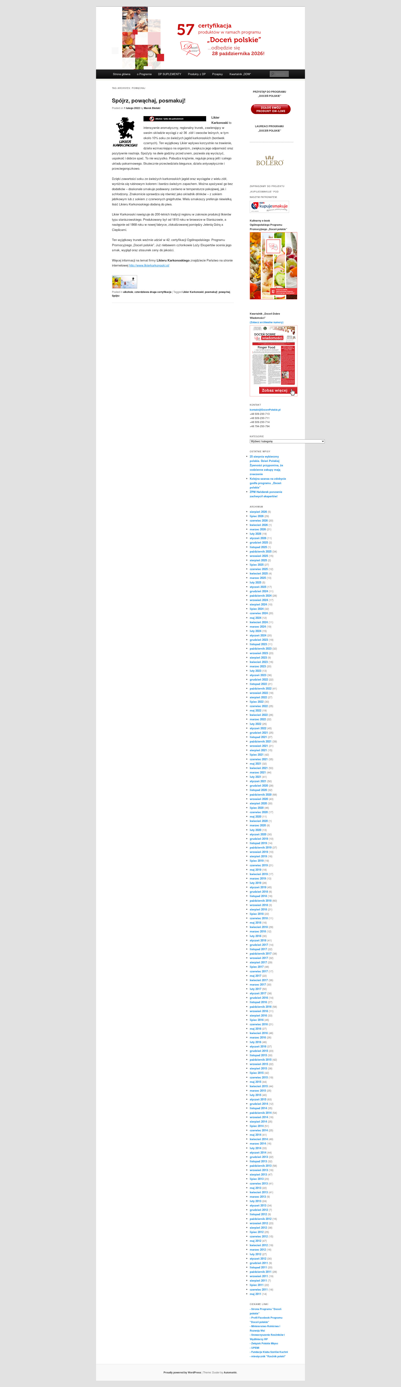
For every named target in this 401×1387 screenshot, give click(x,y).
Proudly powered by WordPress (182, 1372)
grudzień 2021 (259, 733)
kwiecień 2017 (259, 980)
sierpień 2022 (258, 697)
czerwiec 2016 (259, 1024)
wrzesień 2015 (259, 1064)
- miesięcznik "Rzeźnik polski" (268, 1356)
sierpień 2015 (258, 1068)
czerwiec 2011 (259, 1289)
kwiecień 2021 (259, 768)
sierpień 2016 (258, 1015)
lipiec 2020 (257, 808)
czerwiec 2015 (259, 1077)
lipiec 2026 (257, 516)
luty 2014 (255, 1148)
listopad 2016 (258, 1002)
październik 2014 (261, 1113)
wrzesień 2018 (259, 905)
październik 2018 (261, 900)
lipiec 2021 (257, 754)
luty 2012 (255, 1254)
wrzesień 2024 (259, 600)
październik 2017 (261, 953)
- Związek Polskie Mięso (264, 1343)
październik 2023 (261, 648)
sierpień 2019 (258, 856)
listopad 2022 (258, 684)
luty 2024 (255, 631)
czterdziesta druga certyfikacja (153, 292)
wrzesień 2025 (259, 556)
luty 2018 (255, 936)
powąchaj (224, 292)
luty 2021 (255, 777)
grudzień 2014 (259, 1104)
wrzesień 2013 (259, 1170)
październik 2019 (261, 847)
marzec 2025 (258, 578)
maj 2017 (255, 976)
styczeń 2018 (258, 940)
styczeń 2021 (258, 781)
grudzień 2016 (259, 998)
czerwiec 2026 (259, 520)
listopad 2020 (258, 790)
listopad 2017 (258, 949)
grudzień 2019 (259, 839)
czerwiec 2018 (259, 918)
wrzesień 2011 (259, 1276)
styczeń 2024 (258, 635)
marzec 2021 (258, 772)
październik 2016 (261, 1007)
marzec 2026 (258, 529)
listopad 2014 (258, 1108)
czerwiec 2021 (259, 759)
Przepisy (217, 74)
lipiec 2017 (257, 967)
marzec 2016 (258, 1037)
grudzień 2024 (259, 591)
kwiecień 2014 (259, 1139)
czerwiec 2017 (259, 971)
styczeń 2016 (258, 1046)
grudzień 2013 (259, 1157)
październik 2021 (261, 741)
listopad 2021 (258, 737)
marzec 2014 (258, 1143)
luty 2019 (255, 883)
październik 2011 (261, 1272)
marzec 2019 (258, 878)
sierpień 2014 (258, 1121)
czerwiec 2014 (259, 1130)
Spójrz (115, 295)
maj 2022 (255, 710)
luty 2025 (255, 582)
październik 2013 (261, 1166)
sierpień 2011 (258, 1280)
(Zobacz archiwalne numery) (266, 322)
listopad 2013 (258, 1161)
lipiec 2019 (257, 861)
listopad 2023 (258, 644)
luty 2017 (255, 989)
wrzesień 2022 (259, 693)
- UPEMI (254, 1348)
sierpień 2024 (258, 604)
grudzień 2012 (259, 1210)
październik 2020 (261, 794)
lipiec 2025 (257, 565)
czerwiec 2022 (259, 706)
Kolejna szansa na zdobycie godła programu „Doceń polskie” (268, 483)
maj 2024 (255, 618)
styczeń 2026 (258, 538)
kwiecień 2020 (259, 821)
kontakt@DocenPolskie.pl (265, 409)
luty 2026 (255, 534)
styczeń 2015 (258, 1099)
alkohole (128, 292)
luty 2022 (255, 724)
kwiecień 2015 (259, 1086)
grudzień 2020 (259, 785)
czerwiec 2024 (259, 613)
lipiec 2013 (257, 1179)
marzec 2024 (258, 626)
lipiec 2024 (257, 609)
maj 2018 (255, 922)
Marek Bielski (152, 108)
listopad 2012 (258, 1214)
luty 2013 (255, 1201)
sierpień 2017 (258, 962)
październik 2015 (261, 1059)
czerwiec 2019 (259, 865)
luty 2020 (255, 830)
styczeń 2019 (258, 887)
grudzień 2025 (259, 542)
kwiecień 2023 (259, 662)
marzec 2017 (258, 984)
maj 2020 (255, 816)
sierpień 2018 (258, 909)
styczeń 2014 (258, 1152)
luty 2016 (255, 1042)
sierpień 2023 (258, 657)
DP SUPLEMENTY (169, 74)
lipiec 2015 (257, 1073)
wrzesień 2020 (259, 799)
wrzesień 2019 (259, 852)
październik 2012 (261, 1219)
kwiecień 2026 (259, 525)
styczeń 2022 (258, 728)
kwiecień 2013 (259, 1192)
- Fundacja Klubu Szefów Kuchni (269, 1352)
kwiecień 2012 (259, 1245)
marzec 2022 (258, 719)
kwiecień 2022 (259, 715)
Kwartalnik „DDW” (240, 74)
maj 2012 (255, 1241)
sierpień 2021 (258, 750)
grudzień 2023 (259, 640)
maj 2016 (255, 1029)
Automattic (230, 1372)
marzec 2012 (258, 1249)
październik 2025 (261, 551)
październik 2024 (261, 595)
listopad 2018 (258, 896)
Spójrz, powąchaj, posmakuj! (149, 100)
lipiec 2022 (257, 702)
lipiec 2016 (257, 1020)
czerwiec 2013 (259, 1183)
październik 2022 (261, 688)
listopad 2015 (258, 1055)
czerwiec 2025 (259, 569)
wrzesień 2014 (259, 1117)
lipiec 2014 (257, 1126)
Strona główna (121, 74)
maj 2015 (255, 1082)
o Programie (144, 74)
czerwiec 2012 (259, 1236)
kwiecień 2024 (259, 622)
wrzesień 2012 (259, 1223)
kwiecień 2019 (259, 874)
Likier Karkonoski (193, 292)
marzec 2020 (258, 825)
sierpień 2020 (258, 803)
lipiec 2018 (257, 914)
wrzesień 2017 (259, 958)
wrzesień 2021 (259, 746)
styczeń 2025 (258, 587)
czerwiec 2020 (259, 812)
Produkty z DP (197, 74)
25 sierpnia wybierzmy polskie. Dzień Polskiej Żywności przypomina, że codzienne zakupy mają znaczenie (266, 465)
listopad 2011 (258, 1267)
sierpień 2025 (258, 560)
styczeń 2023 (258, 675)
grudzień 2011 (259, 1263)
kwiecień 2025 (259, 573)
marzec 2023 (258, 666)
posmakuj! (211, 292)
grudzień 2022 (259, 679)
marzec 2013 (258, 1197)
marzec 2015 (258, 1090)
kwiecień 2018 (259, 927)
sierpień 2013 (258, 1174)
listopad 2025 (258, 547)
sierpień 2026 (258, 512)
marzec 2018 (258, 931)
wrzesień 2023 (259, 653)
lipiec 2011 (257, 1285)
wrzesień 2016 (259, 1011)
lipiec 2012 (257, 1232)
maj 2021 (255, 763)
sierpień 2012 (258, 1227)
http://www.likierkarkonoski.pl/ (149, 265)
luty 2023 (255, 671)
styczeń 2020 (258, 834)
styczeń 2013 (258, 1205)
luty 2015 (255, 1095)
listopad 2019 (258, 843)
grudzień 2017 (259, 945)
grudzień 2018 (259, 891)
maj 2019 (255, 870)
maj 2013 (255, 1188)
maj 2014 (255, 1135)
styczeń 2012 (258, 1258)
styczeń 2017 (258, 993)
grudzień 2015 (259, 1051)
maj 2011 (255, 1294)
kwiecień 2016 (259, 1033)
